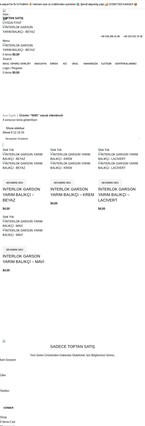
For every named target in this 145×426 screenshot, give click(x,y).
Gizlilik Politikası (109, 302)
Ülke (3, 375)
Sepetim (56, 309)
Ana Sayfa (9, 115)
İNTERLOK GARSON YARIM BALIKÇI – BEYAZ (21, 194)
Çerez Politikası (109, 309)
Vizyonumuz (10, 315)
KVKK (103, 315)
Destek (55, 322)
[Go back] (7, 79)
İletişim (7, 309)
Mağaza (56, 315)
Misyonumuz (11, 322)
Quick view (7, 174)
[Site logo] (22, 29)
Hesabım (56, 302)
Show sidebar (15, 128)
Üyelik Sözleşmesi (111, 322)
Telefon (4, 390)
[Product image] (25, 165)
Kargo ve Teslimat (110, 329)
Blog (5, 329)
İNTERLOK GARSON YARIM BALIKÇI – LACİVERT (117, 194)
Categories (10, 96)
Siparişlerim (58, 329)
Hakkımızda (10, 302)
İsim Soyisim (8, 359)
